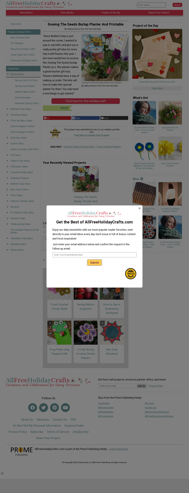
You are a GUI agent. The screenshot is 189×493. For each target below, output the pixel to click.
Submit (94, 262)
